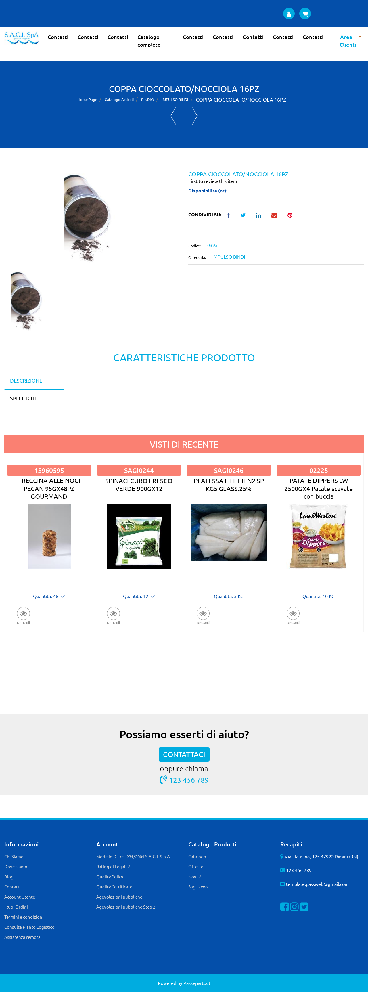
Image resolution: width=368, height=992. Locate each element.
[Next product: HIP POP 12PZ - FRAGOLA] (194, 116)
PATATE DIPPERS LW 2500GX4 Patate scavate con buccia (318, 488)
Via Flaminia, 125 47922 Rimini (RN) (321, 856)
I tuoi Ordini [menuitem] (16, 906)
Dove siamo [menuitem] (15, 866)
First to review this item (212, 181)
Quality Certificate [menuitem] (114, 886)
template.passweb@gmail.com (317, 884)
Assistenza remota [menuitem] (22, 937)
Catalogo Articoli (119, 99)
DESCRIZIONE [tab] (26, 380)
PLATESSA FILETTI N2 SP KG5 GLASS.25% (229, 484)
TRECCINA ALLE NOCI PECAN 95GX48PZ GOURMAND (49, 488)
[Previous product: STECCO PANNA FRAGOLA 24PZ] (173, 116)
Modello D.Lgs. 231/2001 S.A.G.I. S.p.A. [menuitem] (133, 856)
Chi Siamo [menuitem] (14, 856)
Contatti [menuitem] (58, 36)
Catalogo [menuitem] (197, 856)
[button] (92, 220)
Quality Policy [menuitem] (109, 876)
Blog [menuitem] (9, 876)
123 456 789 (189, 779)
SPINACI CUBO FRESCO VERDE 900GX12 (138, 484)
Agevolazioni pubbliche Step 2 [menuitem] (125, 906)
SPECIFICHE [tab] (23, 398)
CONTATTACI (184, 754)
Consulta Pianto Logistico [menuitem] (29, 927)
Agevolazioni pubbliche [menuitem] (119, 896)
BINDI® (147, 99)
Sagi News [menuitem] (198, 886)
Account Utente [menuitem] (19, 896)
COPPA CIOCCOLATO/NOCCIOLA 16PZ (241, 99)
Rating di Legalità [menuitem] (113, 866)
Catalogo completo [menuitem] (149, 40)
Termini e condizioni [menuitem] (23, 917)
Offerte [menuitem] (195, 866)
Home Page (87, 99)
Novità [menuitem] (195, 876)
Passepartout (196, 983)
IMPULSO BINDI (175, 99)
